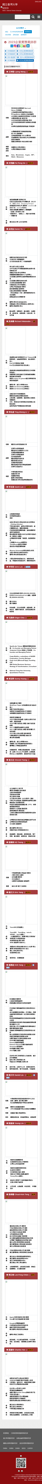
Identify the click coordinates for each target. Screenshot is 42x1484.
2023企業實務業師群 (26, 60)
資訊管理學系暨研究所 (26, 1443)
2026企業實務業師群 (26, 51)
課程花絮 (16, 35)
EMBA (5, 1448)
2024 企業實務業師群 (26, 57)
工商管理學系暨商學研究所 (19, 1433)
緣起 (6, 31)
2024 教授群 (11, 57)
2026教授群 (11, 51)
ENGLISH (38, 1)
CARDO (30, 1448)
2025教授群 (11, 54)
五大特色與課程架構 (16, 31)
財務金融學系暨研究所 (24, 1438)
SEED (23, 1448)
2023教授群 (11, 60)
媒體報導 (24, 35)
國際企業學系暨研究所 (10, 1443)
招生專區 (8, 35)
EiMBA (17, 1448)
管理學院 (6, 1433)
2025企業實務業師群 (26, 54)
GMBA (11, 1448)
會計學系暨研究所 (9, 1438)
